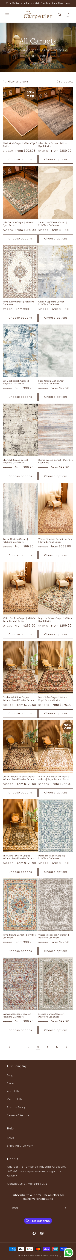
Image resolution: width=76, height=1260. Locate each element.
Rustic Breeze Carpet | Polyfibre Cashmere (55, 461)
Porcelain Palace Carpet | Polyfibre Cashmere (51, 857)
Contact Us (14, 1099)
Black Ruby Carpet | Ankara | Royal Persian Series (53, 698)
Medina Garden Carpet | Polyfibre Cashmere (51, 1015)
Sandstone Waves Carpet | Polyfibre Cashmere (52, 224)
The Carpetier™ (32, 1255)
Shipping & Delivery (20, 1146)
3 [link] (38, 1047)
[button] (7, 15)
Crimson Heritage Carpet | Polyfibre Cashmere (17, 1015)
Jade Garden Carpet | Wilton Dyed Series (18, 224)
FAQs (10, 1138)
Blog (10, 1075)
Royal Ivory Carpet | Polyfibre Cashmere (18, 303)
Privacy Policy (16, 1107)
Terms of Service (18, 1115)
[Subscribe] (65, 1208)
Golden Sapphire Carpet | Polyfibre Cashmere (51, 303)
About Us (13, 1091)
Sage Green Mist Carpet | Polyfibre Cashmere (52, 382)
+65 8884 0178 (37, 1183)
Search (12, 1083)
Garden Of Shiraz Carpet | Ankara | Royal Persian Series (18, 698)
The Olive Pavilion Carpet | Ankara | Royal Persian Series (18, 857)
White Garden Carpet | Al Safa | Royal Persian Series (19, 619)
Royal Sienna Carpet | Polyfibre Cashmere (19, 936)
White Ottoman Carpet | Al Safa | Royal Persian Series (55, 540)
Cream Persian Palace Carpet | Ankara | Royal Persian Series (19, 778)
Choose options (20, 159)
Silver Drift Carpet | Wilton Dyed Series (52, 144)
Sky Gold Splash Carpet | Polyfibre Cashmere (16, 382)
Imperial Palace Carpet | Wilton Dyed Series (55, 619)
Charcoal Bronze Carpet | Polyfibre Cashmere (16, 461)
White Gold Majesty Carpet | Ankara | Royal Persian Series (53, 778)
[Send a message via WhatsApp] (68, 1252)
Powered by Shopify (51, 1255)
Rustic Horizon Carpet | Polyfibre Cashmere (15, 540)
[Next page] (67, 1047)
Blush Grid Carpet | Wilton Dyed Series (20, 144)
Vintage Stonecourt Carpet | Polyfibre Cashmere (53, 936)
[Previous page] (9, 1047)
